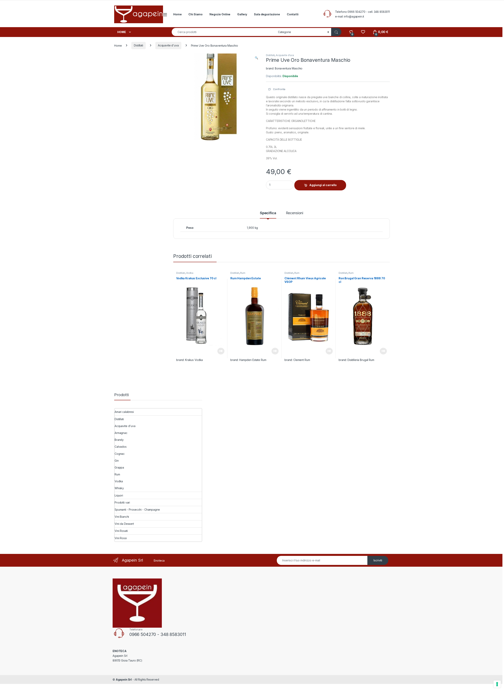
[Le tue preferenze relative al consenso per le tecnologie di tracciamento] (497, 684)
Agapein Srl (124, 679)
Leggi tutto (220, 351)
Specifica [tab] (268, 213)
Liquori (119, 495)
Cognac (120, 453)
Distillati (138, 45)
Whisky (119, 488)
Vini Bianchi (122, 516)
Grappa (119, 467)
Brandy (119, 439)
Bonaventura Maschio (288, 68)
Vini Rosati (121, 530)
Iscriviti (377, 560)
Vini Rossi (121, 538)
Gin (117, 460)
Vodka (189, 272)
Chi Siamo (195, 14)
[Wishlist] (363, 32)
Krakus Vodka (194, 360)
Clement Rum (301, 360)
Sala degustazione (267, 14)
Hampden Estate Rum (252, 360)
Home (177, 14)
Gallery (242, 14)
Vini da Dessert (124, 523)
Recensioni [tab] (294, 213)
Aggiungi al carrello (323, 185)
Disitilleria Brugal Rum (360, 360)
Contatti (292, 14)
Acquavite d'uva (168, 45)
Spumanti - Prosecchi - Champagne (137, 509)
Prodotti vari (122, 502)
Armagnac (121, 433)
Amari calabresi (124, 411)
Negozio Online (219, 14)
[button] (256, 57)
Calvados (121, 446)
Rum (242, 272)
